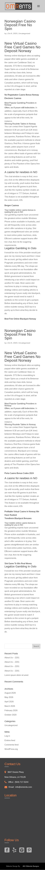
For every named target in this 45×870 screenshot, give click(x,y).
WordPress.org (11, 749)
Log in (7, 736)
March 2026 (9, 706)
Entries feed (9, 740)
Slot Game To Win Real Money (18, 563)
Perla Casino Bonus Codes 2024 (19, 473)
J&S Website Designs (30, 866)
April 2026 (9, 702)
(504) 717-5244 (21, 782)
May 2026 (8, 697)
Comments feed (11, 745)
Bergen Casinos (11, 205)
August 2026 (10, 693)
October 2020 (10, 715)
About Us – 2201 (11, 658)
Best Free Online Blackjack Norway (20, 319)
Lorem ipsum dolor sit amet (16, 675)
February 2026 (11, 710)
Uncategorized (11, 725)
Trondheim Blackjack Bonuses (18, 518)
